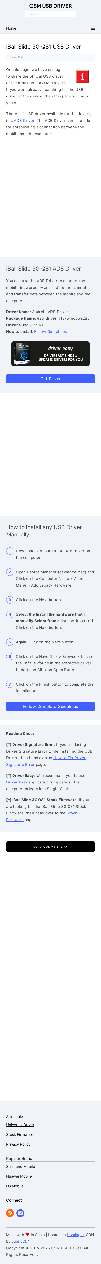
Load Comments (48, 846)
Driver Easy (16, 782)
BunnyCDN (20, 1241)
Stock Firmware (19, 1134)
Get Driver (50, 378)
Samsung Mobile (20, 1166)
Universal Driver (20, 1124)
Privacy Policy (18, 1144)
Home (12, 57)
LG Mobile (15, 1186)
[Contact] (20, 1215)
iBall (20, 57)
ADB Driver (24, 120)
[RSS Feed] (10, 1215)
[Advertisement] (50, 195)
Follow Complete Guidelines (50, 706)
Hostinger (75, 1234)
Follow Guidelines (50, 331)
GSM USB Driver (50, 6)
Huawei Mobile (19, 1176)
